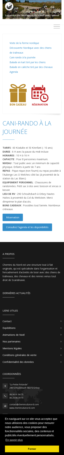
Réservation (12, 217)
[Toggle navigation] (57, 26)
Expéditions (9, 328)
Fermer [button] (32, 448)
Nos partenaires (11, 341)
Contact (7, 321)
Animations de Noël (14, 334)
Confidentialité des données (18, 362)
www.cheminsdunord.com (22, 407)
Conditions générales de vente (20, 355)
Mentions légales (12, 348)
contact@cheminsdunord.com (24, 404)
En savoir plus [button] (14, 440)
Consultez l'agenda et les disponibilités (27, 227)
